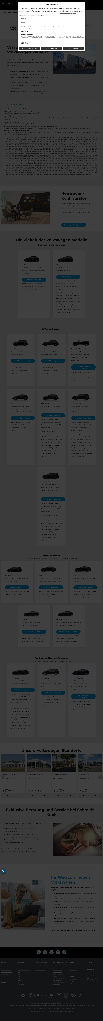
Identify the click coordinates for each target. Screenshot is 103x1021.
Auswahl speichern (51, 48)
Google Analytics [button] (25, 43)
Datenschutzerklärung (65, 13)
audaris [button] (23, 22)
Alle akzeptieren (73, 48)
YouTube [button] (23, 30)
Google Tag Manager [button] (25, 41)
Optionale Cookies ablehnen (29, 48)
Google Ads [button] (23, 42)
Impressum (73, 13)
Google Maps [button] (24, 31)
